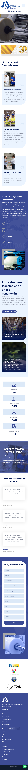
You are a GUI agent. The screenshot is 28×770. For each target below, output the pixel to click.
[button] (23, 5)
